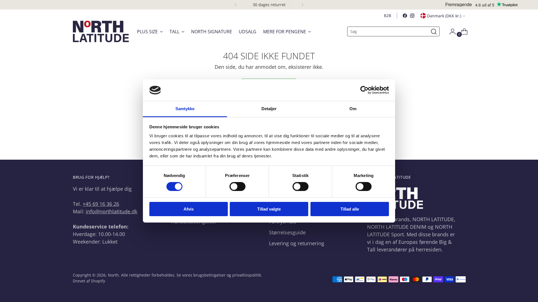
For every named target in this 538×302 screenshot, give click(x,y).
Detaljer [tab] (269, 108)
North (113, 275)
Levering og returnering (296, 243)
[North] (101, 31)
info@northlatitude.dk (111, 211)
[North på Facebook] (404, 15)
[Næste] (302, 5)
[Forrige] (235, 5)
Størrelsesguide (287, 232)
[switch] (237, 186)
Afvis (189, 209)
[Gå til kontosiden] (450, 31)
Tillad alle (349, 209)
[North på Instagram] (412, 15)
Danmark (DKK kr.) (444, 15)
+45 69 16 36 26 (101, 203)
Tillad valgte (269, 209)
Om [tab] (352, 108)
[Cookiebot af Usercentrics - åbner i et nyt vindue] (364, 90)
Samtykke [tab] (185, 108)
